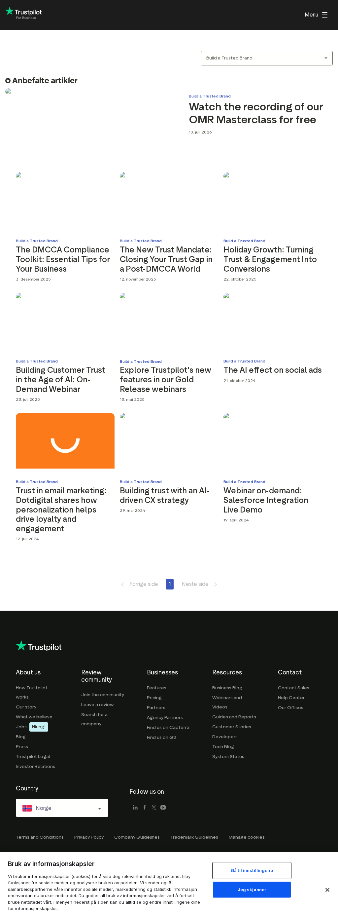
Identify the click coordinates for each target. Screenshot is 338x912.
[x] (154, 808)
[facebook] (144, 808)
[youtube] (163, 808)
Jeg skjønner (252, 889)
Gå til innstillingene (252, 870)
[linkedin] (135, 808)
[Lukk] (327, 890)
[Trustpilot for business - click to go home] (23, 15)
